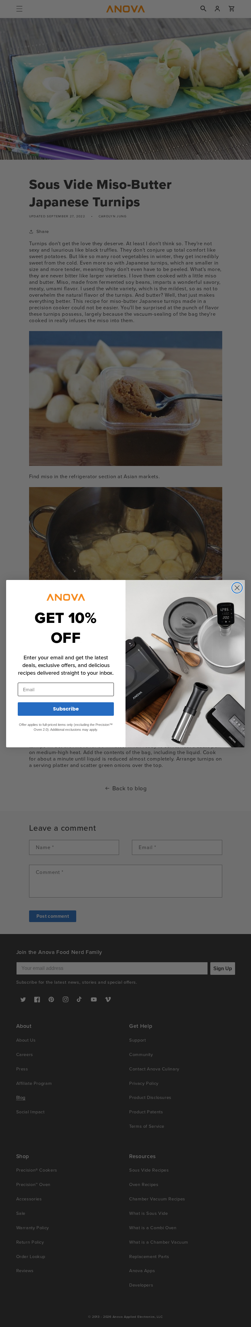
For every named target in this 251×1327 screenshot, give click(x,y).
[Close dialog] (237, 587)
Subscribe (66, 708)
